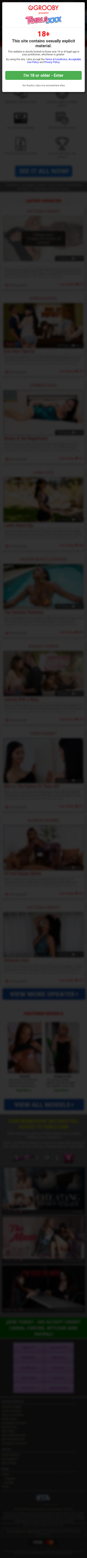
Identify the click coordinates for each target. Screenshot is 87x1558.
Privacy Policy (51, 62)
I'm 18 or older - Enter (44, 75)
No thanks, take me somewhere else (43, 85)
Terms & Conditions (56, 59)
